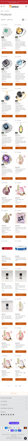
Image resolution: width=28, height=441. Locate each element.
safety (16, 260)
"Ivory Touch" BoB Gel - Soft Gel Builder (20, 316)
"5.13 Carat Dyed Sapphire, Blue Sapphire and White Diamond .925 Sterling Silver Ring (20, 108)
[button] (25, 438)
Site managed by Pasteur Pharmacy (14, 438)
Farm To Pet (17, 231)
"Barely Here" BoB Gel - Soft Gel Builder (20, 169)
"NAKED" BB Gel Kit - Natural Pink (6, 345)
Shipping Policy (21, 434)
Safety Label (4, 261)
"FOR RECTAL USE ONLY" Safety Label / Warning (20, 258)
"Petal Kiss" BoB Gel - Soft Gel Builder (20, 345)
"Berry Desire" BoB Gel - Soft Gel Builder (7, 200)
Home (2, 11)
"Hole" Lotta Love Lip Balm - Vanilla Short (6, 316)
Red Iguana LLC (18, 171)
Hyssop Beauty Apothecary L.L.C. (7, 289)
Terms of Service (5, 434)
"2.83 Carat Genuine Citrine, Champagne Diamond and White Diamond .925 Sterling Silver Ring (20, 44)
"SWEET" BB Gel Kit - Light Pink (6, 373)
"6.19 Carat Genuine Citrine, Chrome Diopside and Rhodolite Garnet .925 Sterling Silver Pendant (20, 140)
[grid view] (23, 19)
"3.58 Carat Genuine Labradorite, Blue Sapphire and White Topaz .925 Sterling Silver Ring (6, 76)
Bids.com (3, 46)
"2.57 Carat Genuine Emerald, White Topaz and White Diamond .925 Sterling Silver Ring (7, 43)
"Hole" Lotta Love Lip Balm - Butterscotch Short (20, 287)
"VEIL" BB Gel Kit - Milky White (20, 373)
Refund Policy (14, 436)
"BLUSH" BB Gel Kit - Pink (19, 200)
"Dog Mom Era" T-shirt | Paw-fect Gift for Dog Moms (20, 229)
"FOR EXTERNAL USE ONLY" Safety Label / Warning (6, 259)
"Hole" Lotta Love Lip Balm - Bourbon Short (7, 286)
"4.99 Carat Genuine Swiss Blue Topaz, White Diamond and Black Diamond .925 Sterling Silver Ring (20, 76)
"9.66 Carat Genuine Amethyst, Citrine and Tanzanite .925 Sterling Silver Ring (7, 171)
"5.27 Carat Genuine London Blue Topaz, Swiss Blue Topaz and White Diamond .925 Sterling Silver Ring (7, 140)
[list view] (25, 19)
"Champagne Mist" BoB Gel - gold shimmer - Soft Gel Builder (6, 229)
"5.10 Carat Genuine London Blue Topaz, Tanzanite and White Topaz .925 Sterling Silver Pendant (6, 108)
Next (20, 386)
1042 (16, 386)
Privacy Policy (14, 434)
